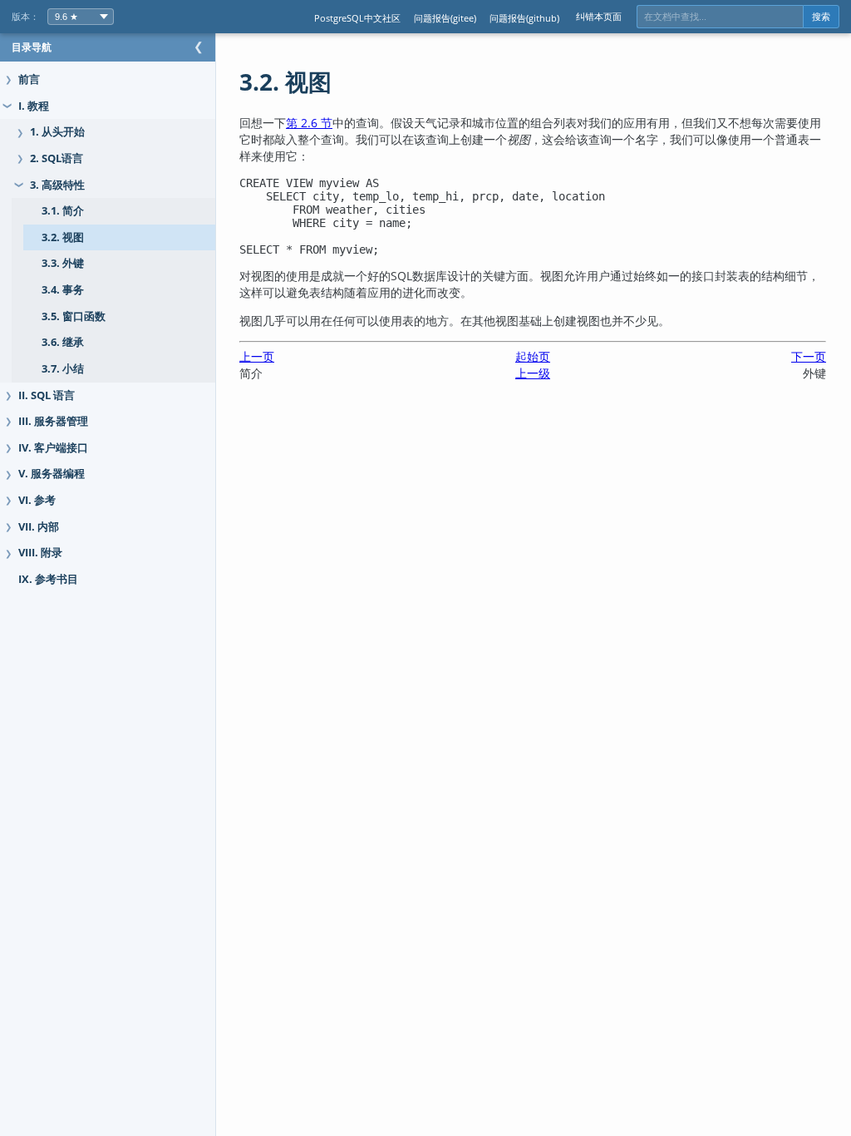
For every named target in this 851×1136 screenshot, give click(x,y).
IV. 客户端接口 (53, 448)
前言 (29, 79)
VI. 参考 (37, 500)
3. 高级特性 (57, 185)
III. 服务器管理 (53, 421)
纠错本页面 (599, 16)
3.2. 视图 (63, 237)
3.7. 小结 (63, 369)
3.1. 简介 (63, 211)
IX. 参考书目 (48, 579)
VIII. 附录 (40, 553)
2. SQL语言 (56, 158)
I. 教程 (33, 106)
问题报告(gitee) (445, 18)
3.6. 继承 (63, 342)
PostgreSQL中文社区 (357, 18)
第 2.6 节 (309, 123)
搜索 (821, 17)
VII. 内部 (38, 527)
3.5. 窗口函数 (74, 316)
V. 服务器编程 (51, 474)
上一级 (532, 373)
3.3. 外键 (63, 263)
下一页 (808, 356)
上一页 (256, 356)
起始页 (532, 356)
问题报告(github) (524, 18)
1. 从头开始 (57, 132)
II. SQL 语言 (46, 395)
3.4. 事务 (63, 290)
